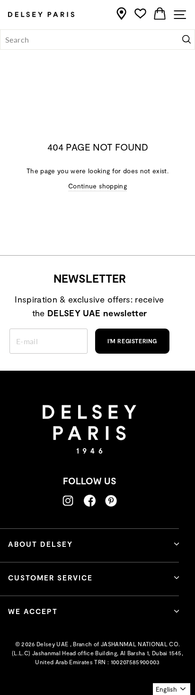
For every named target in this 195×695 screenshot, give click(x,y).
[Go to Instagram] (68, 501)
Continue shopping (97, 186)
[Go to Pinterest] (111, 501)
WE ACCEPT (33, 611)
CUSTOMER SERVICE (50, 577)
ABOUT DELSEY (40, 544)
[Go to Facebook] (90, 501)
